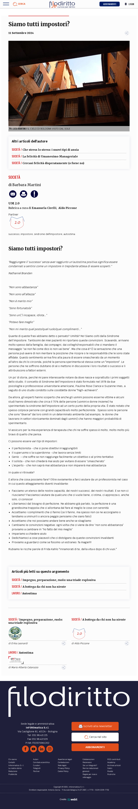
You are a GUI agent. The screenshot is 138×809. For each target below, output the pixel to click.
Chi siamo (12, 759)
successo (14, 234)
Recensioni (87, 762)
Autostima (29, 593)
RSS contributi (113, 759)
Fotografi (37, 768)
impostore (27, 234)
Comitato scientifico (41, 762)
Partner (36, 771)
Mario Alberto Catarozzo (24, 667)
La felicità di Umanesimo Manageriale (50, 156)
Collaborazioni (88, 759)
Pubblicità (12, 774)
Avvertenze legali (65, 759)
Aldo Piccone (67, 208)
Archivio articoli (114, 765)
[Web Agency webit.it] (72, 799)
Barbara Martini (26, 185)
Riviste (110, 771)
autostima (69, 234)
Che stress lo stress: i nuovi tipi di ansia (51, 149)
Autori (35, 759)
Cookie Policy (63, 771)
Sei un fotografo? (90, 765)
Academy (111, 762)
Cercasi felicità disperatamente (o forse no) (53, 163)
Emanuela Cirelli (44, 208)
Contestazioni (63, 762)
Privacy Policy (64, 768)
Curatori (36, 765)
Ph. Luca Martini (17, 128)
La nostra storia (15, 768)
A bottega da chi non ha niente (44, 586)
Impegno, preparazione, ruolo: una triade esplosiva (59, 580)
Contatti (11, 762)
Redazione (12, 771)
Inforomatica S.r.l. (16, 765)
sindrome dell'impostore (48, 234)
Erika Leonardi (19, 643)
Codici (109, 768)
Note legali (62, 765)
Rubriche (111, 774)
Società (14, 177)
